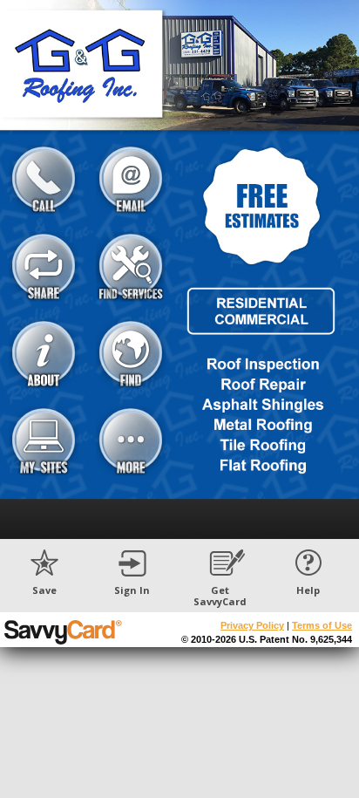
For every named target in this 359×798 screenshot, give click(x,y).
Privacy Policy (252, 625)
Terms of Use (322, 625)
